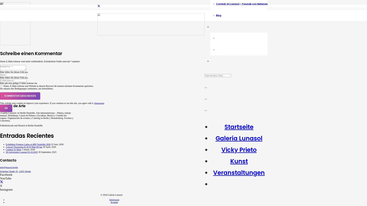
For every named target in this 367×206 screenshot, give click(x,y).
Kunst (239, 161)
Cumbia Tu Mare (13, 149)
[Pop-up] (206, 99)
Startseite (239, 127)
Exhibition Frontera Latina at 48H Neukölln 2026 (28, 144)
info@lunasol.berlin (9, 167)
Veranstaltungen (239, 173)
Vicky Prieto (239, 150)
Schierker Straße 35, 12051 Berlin (15, 171)
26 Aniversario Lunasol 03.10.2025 (22, 152)
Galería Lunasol (239, 138)
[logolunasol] (151, 34)
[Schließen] (206, 87)
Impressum (114, 200)
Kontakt (114, 202)
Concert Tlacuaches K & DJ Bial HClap (24, 147)
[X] (98, 6)
